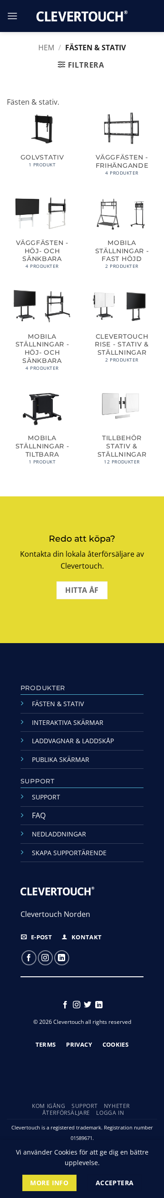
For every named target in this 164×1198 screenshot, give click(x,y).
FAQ (39, 815)
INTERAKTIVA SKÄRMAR (67, 722)
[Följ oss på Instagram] (45, 957)
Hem (46, 48)
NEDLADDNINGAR (59, 834)
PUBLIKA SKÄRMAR (60, 759)
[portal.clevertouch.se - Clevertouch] (82, 16)
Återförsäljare (66, 1113)
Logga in (110, 1113)
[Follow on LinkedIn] (61, 957)
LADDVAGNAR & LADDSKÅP (73, 740)
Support (84, 1106)
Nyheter (117, 1106)
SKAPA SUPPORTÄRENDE (69, 852)
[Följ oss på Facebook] (28, 957)
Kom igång (49, 1106)
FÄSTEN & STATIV (58, 703)
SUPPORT (46, 797)
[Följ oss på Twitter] (87, 1005)
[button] (12, 16)
